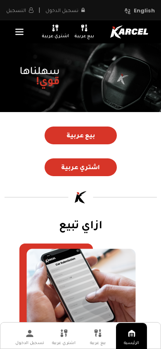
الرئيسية (131, 342)
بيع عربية (84, 35)
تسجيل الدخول (29, 342)
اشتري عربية (55, 35)
